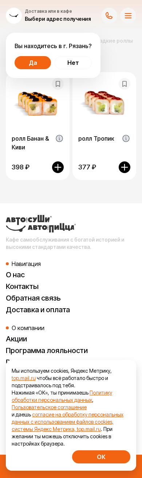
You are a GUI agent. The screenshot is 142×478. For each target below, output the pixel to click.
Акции (16, 338)
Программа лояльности (47, 350)
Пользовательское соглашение (49, 407)
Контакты (22, 286)
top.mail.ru (24, 378)
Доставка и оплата (38, 309)
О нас (15, 274)
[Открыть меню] (128, 16)
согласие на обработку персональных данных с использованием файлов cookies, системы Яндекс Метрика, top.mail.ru (67, 421)
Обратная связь (33, 298)
